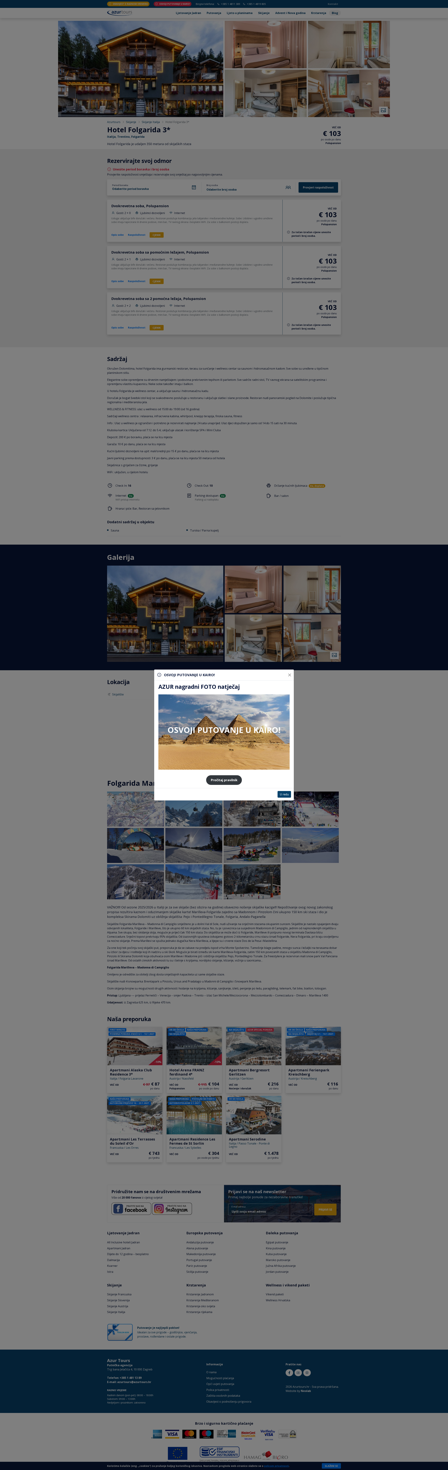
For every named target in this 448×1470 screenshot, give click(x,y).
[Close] (289, 675)
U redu (284, 794)
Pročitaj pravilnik (224, 780)
